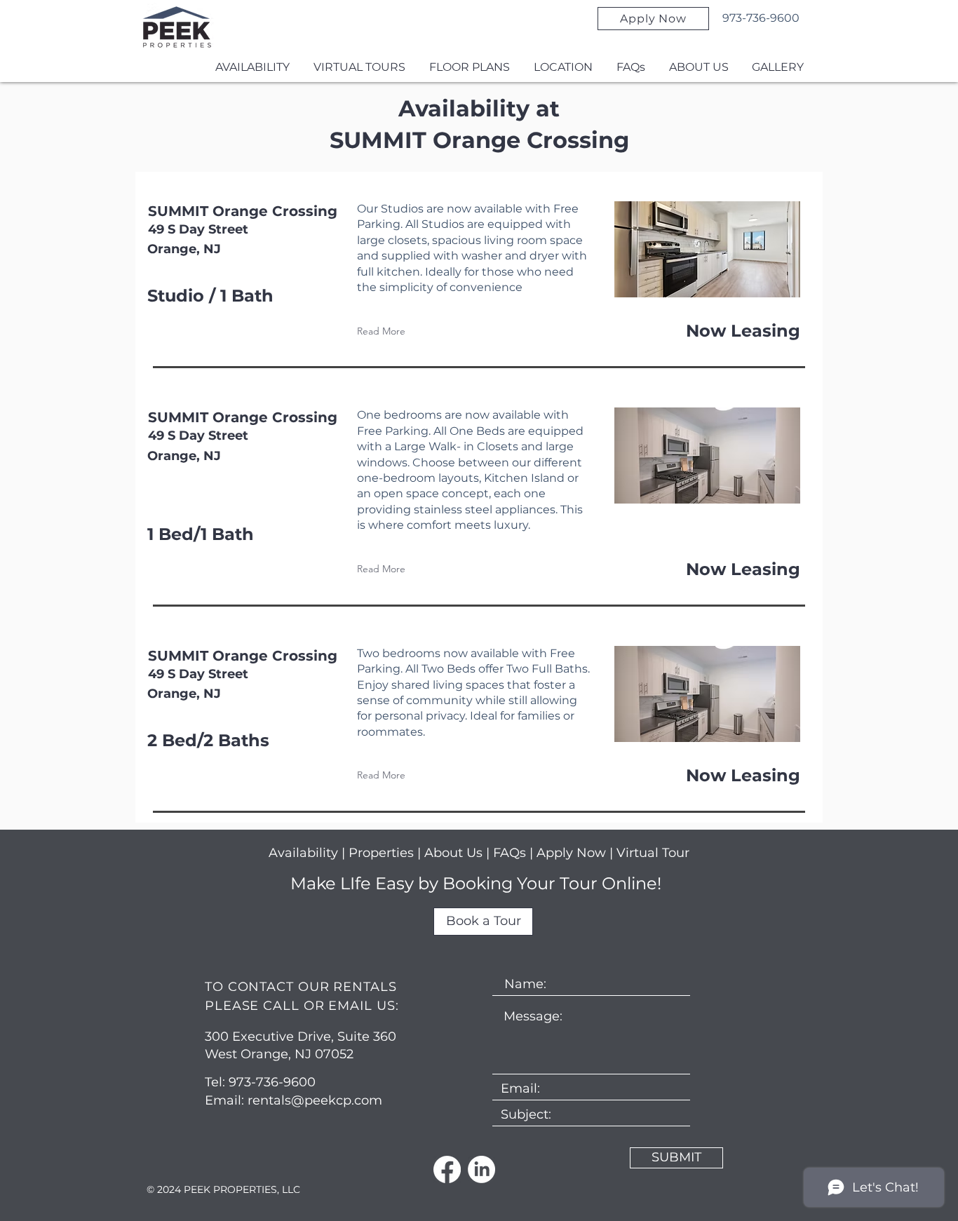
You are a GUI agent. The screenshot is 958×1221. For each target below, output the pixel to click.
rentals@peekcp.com (315, 1100)
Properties (383, 853)
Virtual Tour (652, 853)
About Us (453, 853)
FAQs (511, 853)
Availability (303, 853)
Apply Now (571, 853)
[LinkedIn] (481, 1169)
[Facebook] (447, 1169)
